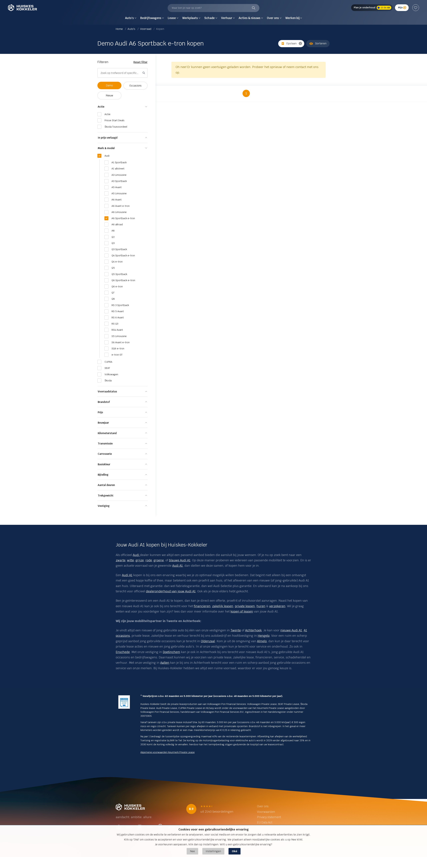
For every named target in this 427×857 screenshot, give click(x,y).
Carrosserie (105, 453)
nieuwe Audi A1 (291, 630)
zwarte (120, 560)
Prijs (100, 412)
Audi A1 (177, 565)
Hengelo (264, 636)
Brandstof (104, 402)
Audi (136, 555)
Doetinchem (171, 652)
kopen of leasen (242, 611)
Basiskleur (104, 464)
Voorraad (146, 29)
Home (119, 29)
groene (159, 560)
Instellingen (213, 851)
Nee (192, 851)
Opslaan (291, 43)
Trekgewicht (105, 495)
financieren (202, 606)
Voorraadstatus (107, 391)
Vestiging (104, 505)
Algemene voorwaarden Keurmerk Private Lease (167, 752)
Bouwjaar (103, 422)
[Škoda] (139, 555)
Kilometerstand (107, 433)
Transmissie (105, 443)
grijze (140, 560)
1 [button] (246, 93)
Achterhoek (253, 630)
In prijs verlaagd (107, 137)
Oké (234, 851)
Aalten (164, 663)
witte (130, 560)
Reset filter (140, 62)
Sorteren (320, 43)
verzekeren (277, 606)
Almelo (262, 641)
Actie (101, 106)
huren (261, 606)
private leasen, (245, 606)
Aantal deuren (106, 485)
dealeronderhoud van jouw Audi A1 (171, 591)
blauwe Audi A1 (179, 560)
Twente (236, 630)
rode (148, 560)
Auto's (132, 29)
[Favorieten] (415, 7)
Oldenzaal (208, 641)
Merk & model (106, 148)
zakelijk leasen (222, 606)
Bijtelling (103, 474)
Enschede (123, 652)
